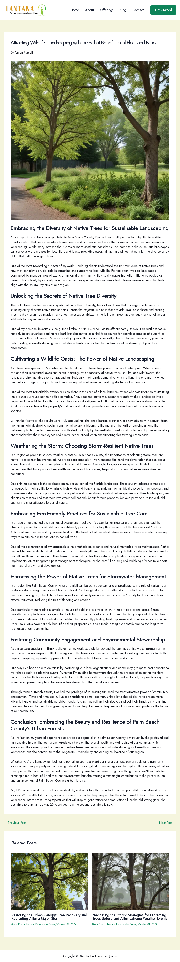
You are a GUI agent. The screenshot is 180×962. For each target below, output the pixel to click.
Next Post (167, 822)
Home (74, 10)
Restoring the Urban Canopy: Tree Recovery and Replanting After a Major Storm (49, 917)
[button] (163, 10)
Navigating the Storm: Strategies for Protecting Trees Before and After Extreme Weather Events (129, 917)
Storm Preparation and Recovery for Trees (33, 924)
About (89, 10)
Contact (138, 10)
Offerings (107, 10)
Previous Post (15, 822)
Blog (123, 10)
